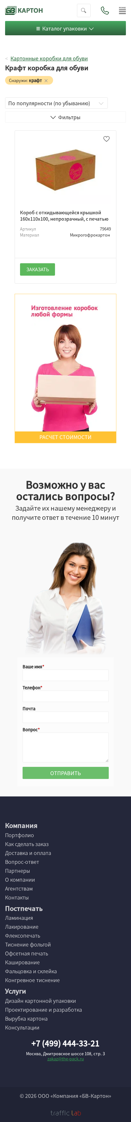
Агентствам (19, 888)
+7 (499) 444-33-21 (65, 1043)
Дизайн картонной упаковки (40, 1000)
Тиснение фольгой (28, 944)
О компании (20, 879)
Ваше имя (32, 666)
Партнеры (17, 870)
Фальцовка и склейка (31, 971)
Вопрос (30, 729)
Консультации (22, 1027)
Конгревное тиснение (32, 980)
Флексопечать (22, 935)
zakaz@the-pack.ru (65, 1059)
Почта (29, 708)
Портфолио (19, 835)
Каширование (22, 962)
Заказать (37, 269)
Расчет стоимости (65, 437)
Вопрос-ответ (22, 861)
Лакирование (21, 926)
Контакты (17, 897)
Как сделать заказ (27, 844)
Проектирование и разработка (43, 1009)
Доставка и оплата (28, 853)
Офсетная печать (26, 953)
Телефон (31, 687)
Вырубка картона (26, 1018)
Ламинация (19, 917)
